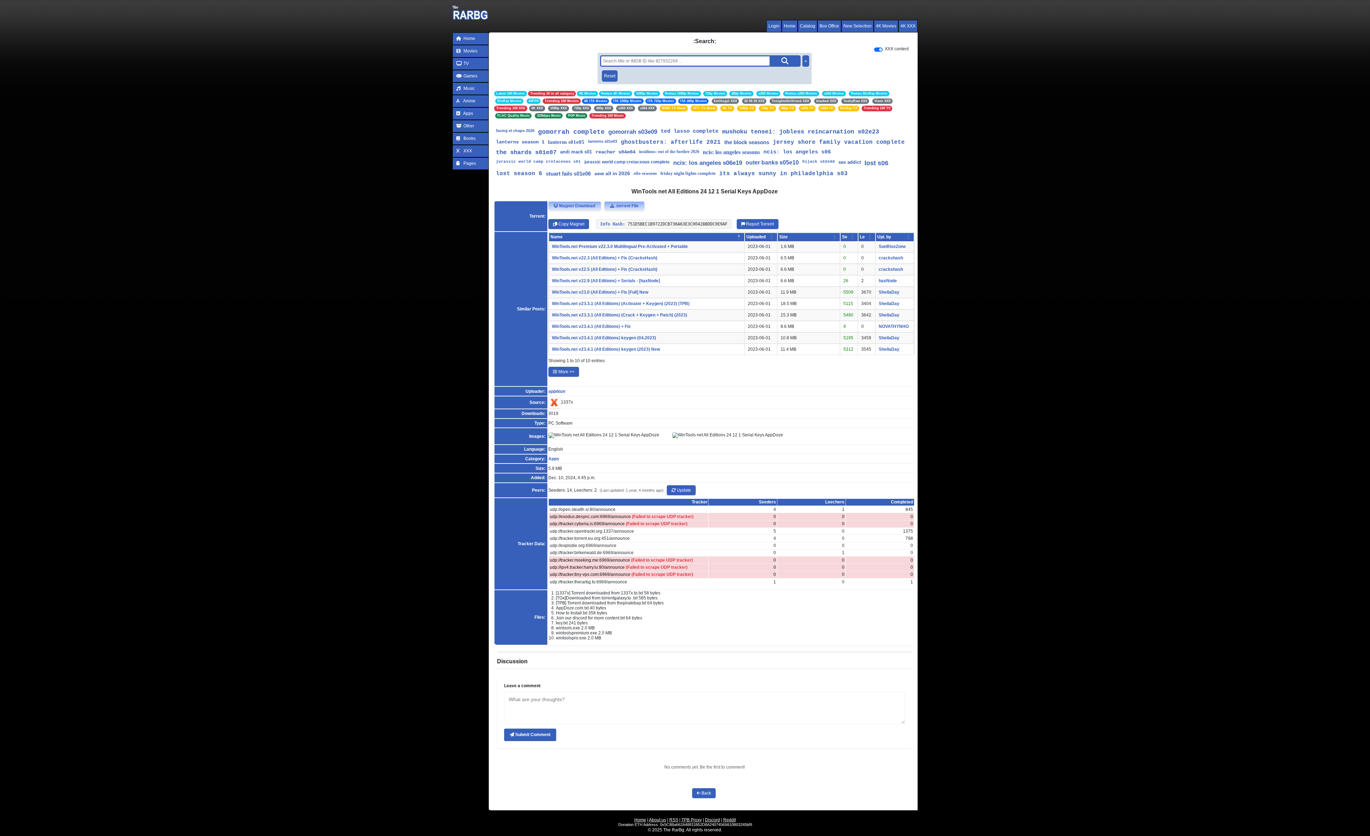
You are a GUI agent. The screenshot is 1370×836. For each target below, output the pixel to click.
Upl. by (884, 236)
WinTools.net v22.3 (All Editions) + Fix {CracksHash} (605, 257)
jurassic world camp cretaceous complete (627, 161)
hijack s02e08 (818, 161)
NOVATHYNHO (894, 326)
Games (469, 76)
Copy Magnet (570, 224)
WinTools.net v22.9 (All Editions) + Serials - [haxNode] (606, 280)
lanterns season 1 (520, 142)
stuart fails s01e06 (568, 174)
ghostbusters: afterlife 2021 (671, 142)
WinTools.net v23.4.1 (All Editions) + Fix (591, 326)
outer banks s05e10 (772, 162)
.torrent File (626, 205)
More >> (565, 371)
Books (469, 138)
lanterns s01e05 (566, 142)
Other (468, 125)
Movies (469, 51)
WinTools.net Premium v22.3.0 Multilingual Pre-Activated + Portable (620, 246)
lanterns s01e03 (602, 141)
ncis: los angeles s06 (797, 152)
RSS (673, 819)
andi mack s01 (576, 151)
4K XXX (907, 26)
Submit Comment (532, 734)
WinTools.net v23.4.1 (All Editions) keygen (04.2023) (604, 337)
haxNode (888, 280)
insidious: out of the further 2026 (669, 151)
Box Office (829, 26)
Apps (467, 113)
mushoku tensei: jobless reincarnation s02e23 (800, 131)
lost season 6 (519, 174)
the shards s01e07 (526, 152)
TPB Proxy (691, 819)
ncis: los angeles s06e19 (707, 162)
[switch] (878, 49)
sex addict (849, 162)
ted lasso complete (690, 131)
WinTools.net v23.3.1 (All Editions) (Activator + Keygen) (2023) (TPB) (621, 303)
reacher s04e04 (615, 152)
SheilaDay (889, 292)
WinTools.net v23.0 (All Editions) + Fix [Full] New (600, 292)
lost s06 (876, 163)
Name (556, 236)
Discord (712, 819)
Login (774, 26)
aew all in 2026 (612, 173)
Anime (469, 100)
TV (465, 63)
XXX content (897, 48)
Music (468, 88)
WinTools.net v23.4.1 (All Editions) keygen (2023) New (606, 349)
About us (657, 819)
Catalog (807, 26)
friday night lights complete (688, 173)
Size (783, 236)
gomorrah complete (571, 132)
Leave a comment (522, 685)
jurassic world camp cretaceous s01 (538, 161)
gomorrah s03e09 (632, 131)
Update (683, 490)
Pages (469, 163)
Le (862, 236)
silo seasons (645, 173)
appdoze (556, 391)
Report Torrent (759, 224)
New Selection (857, 26)
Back (705, 793)
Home (790, 26)
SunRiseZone (892, 246)
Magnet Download (576, 205)
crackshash (891, 257)
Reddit (729, 819)
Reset (609, 76)
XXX (467, 150)
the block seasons (746, 142)
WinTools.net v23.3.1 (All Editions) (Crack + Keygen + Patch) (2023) (619, 315)
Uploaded (756, 236)
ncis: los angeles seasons (731, 152)
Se (844, 236)
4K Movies (886, 26)
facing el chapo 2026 (515, 130)
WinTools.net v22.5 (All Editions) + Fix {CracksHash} (605, 269)
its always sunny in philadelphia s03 (783, 174)
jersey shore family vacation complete (839, 142)
